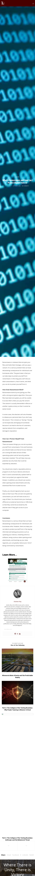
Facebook (15, 855)
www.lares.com (8, 629)
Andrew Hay (9, 185)
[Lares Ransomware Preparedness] (17, 571)
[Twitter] (17, 634)
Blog (17, 176)
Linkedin (25, 855)
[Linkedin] (20, 634)
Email (9, 855)
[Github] (15, 634)
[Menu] (32, 3)
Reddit (31, 855)
